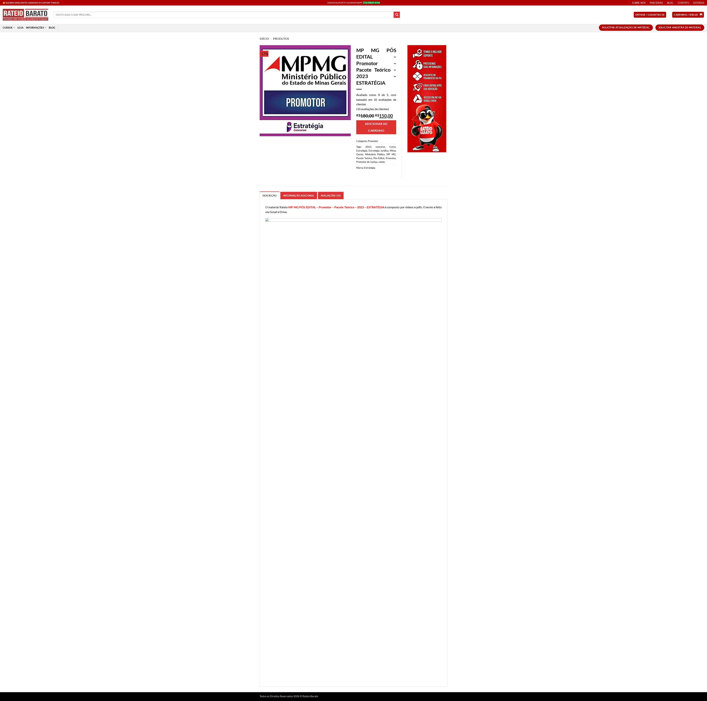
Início (264, 38)
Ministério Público (375, 154)
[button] (650, 15)
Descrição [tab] (270, 195)
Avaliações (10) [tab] (331, 195)
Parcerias (656, 2)
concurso (380, 146)
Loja (20, 27)
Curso (392, 146)
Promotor (373, 141)
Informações (35, 27)
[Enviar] (397, 15)
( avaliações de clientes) (372, 109)
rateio (382, 161)
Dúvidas (698, 2)
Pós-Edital (378, 158)
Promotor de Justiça (366, 161)
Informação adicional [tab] (298, 195)
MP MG (390, 154)
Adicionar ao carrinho (376, 127)
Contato (683, 2)
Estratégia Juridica (378, 150)
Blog (670, 2)
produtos (281, 38)
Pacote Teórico (364, 158)
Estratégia (361, 150)
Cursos (8, 27)
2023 (368, 146)
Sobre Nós (639, 2)
